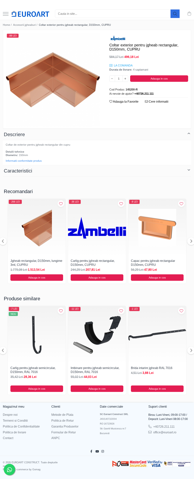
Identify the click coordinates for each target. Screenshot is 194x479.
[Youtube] (97, 451)
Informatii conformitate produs (24, 160)
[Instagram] (102, 451)
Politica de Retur (62, 420)
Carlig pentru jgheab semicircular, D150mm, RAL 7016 (33, 370)
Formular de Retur (63, 432)
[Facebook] (91, 451)
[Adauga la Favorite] (61, 203)
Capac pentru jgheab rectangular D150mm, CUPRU (153, 262)
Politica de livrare (14, 432)
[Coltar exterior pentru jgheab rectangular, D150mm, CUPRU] (53, 80)
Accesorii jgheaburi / (25, 24)
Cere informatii (158, 101)
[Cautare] (175, 13)
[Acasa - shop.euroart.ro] (30, 14)
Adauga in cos (159, 78)
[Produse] (5, 14)
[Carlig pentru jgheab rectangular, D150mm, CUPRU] (97, 228)
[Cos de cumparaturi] (189, 14)
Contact (8, 438)
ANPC (55, 438)
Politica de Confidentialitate (21, 426)
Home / (7, 24)
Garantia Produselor (64, 426)
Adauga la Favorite (125, 101)
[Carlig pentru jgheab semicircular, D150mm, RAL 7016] (37, 335)
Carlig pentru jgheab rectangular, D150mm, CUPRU (93, 262)
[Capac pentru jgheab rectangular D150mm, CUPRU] (157, 228)
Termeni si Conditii (15, 420)
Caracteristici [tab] (18, 171)
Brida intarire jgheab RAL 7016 (151, 368)
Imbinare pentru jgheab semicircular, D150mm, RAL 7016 (95, 370)
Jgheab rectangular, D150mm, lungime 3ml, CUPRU (36, 262)
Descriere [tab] (14, 134)
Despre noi (10, 414)
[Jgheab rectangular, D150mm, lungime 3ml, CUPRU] (37, 228)
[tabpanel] (53, 80)
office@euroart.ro (164, 432)
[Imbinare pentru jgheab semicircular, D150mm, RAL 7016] (97, 335)
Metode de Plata (62, 414)
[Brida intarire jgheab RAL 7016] (157, 335)
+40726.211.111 (164, 426)
